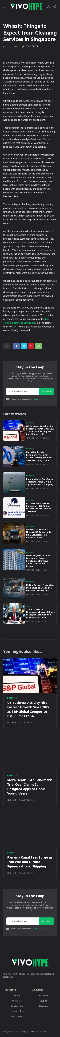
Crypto (29, 606)
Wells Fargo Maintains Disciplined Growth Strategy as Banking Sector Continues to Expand (38, 561)
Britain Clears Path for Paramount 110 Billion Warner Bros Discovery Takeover (38, 507)
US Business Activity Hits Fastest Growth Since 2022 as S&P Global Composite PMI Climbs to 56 (40, 430)
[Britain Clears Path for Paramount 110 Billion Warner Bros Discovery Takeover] (14, 507)
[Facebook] (16, 346)
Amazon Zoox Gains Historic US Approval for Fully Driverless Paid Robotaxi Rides (39, 533)
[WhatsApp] (38, 346)
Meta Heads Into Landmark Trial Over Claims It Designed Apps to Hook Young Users (39, 456)
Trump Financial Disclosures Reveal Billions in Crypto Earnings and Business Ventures (40, 613)
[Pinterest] (31, 346)
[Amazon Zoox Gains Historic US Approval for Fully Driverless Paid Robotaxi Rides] (14, 533)
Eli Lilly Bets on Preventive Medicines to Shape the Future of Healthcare (40, 588)
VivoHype (33, 46)
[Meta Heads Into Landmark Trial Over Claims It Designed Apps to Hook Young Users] (14, 456)
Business (30, 423)
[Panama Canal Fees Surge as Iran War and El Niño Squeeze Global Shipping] (14, 482)
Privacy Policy (38, 399)
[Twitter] (24, 346)
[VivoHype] (23, 46)
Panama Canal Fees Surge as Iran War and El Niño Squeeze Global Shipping (39, 482)
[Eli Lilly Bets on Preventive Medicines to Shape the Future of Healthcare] (14, 588)
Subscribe (46, 391)
